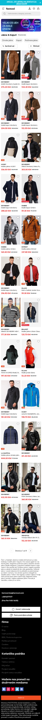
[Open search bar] (4, 13)
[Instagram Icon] (8, 689)
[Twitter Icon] (17, 689)
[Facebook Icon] (4, 689)
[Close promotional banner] (40, 3)
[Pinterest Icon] (13, 689)
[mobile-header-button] (29, 9)
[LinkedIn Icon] (21, 689)
